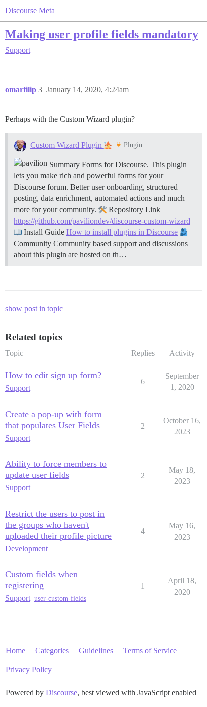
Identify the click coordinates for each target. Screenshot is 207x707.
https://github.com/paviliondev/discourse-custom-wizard (102, 221)
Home (15, 650)
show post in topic (34, 308)
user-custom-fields (60, 598)
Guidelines (96, 650)
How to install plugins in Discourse (122, 232)
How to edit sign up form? (53, 375)
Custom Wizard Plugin (67, 145)
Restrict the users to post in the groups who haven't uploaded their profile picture (58, 525)
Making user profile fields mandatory (101, 34)
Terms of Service (150, 650)
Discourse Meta (30, 10)
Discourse (61, 692)
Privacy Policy (29, 669)
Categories (52, 650)
